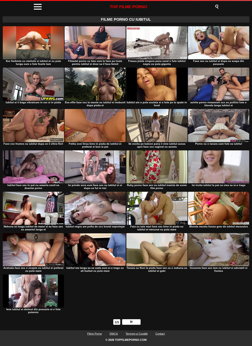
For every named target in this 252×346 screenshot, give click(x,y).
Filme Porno (94, 333)
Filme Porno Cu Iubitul (126, 19)
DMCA (114, 333)
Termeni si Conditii (137, 333)
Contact (160, 333)
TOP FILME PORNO (128, 6)
